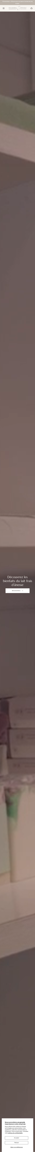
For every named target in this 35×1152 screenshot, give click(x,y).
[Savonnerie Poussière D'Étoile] (17, 8)
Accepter (16, 1138)
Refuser (16, 1142)
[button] (3, 8)
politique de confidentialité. (15, 1133)
